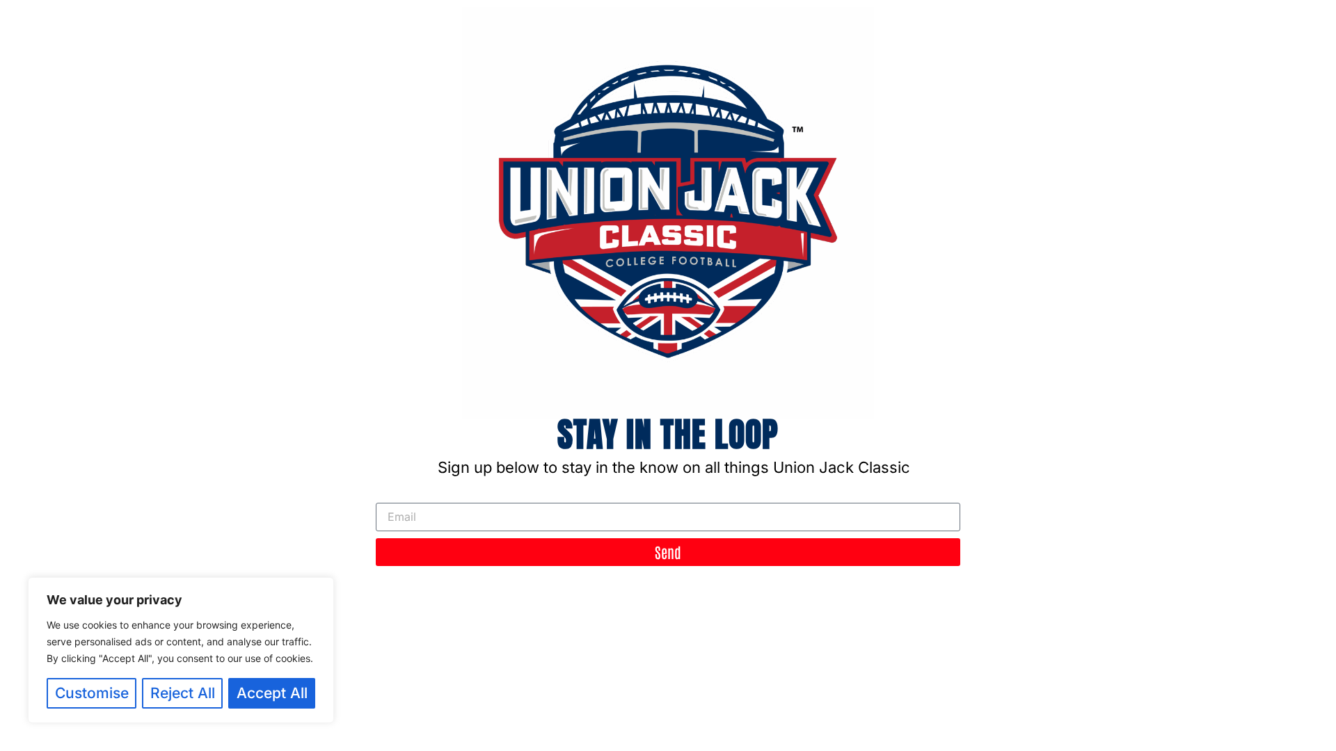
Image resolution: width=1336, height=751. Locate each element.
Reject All (182, 693)
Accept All (272, 693)
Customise (92, 693)
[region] (181, 650)
